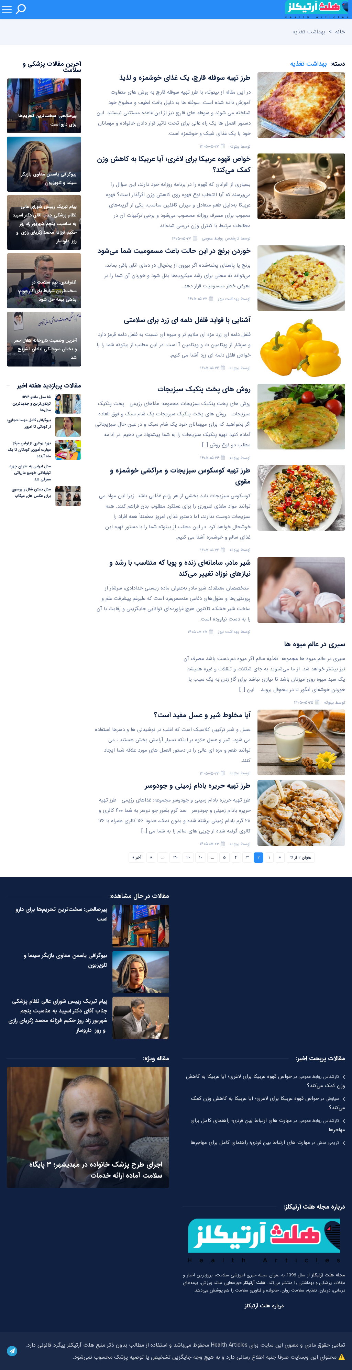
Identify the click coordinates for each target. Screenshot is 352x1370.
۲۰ (188, 857)
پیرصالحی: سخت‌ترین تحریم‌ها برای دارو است (61, 914)
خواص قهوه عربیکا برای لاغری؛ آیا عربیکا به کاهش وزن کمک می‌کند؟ (174, 164)
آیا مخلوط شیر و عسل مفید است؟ (202, 715)
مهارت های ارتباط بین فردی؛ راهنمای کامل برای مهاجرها (250, 1142)
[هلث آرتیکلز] (316, 9)
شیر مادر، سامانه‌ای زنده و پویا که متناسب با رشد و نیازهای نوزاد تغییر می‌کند (180, 568)
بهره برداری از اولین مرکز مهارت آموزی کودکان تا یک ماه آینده (29, 449)
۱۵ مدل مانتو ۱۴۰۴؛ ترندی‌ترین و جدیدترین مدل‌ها (31, 403)
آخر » (136, 857)
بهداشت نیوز (228, 299)
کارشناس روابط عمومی (220, 238)
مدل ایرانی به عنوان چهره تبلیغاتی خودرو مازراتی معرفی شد (30, 473)
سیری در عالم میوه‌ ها (314, 644)
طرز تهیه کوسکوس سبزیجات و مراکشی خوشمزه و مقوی (180, 476)
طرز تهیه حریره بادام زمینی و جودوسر (198, 785)
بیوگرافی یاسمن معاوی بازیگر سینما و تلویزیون (65, 960)
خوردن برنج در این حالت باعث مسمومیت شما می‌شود (174, 250)
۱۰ (200, 857)
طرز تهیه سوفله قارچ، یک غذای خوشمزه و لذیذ (185, 77)
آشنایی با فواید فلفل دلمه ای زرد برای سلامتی (187, 320)
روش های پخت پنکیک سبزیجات (204, 389)
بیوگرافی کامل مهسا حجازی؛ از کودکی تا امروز (29, 423)
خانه (340, 32)
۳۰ (175, 857)
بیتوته (234, 146)
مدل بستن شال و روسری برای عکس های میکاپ (31, 493)
